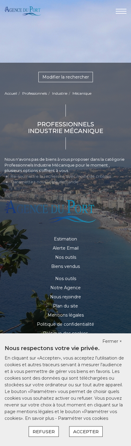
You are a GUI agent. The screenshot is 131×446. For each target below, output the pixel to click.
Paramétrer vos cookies (83, 418)
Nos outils (65, 257)
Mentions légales (66, 315)
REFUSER (44, 431)
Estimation (65, 239)
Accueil (11, 93)
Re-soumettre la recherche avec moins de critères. (61, 176)
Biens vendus (65, 266)
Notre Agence (65, 287)
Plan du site (65, 306)
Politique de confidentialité (65, 324)
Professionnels (34, 93)
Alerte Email (66, 248)
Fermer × (112, 341)
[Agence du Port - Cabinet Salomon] (23, 11)
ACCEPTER (86, 431)
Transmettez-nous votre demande (45, 181)
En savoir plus (40, 418)
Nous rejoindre (65, 297)
